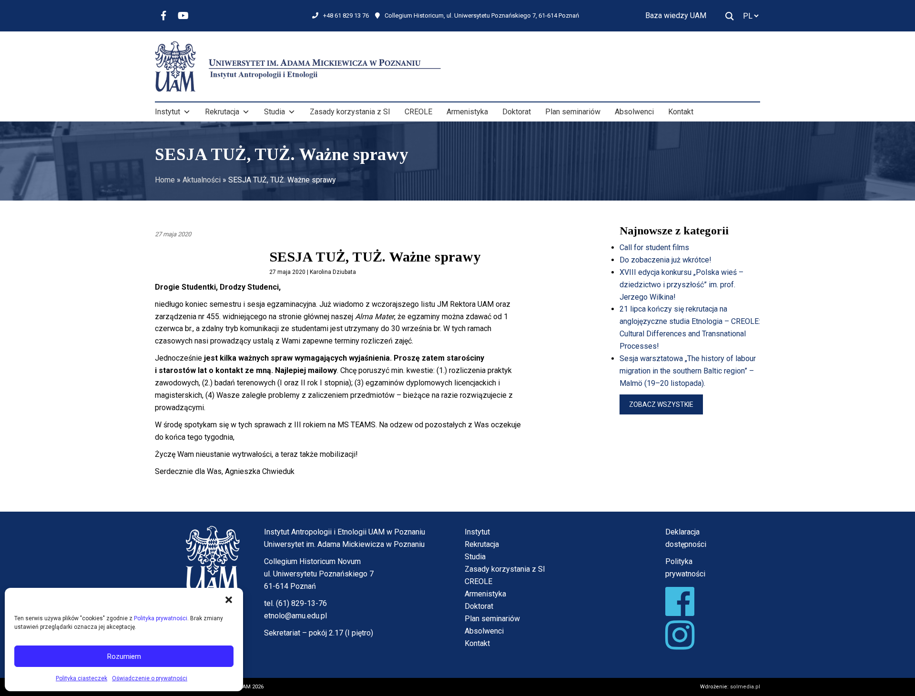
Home (165, 179)
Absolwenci (634, 111)
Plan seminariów (572, 111)
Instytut (167, 111)
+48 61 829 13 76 (346, 15)
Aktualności (202, 179)
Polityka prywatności (160, 618)
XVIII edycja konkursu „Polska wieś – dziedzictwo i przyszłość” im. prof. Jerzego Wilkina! (681, 285)
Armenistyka (467, 111)
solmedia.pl (745, 687)
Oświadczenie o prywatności (149, 678)
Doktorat (516, 111)
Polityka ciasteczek (81, 678)
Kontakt (680, 111)
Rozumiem (124, 656)
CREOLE (418, 111)
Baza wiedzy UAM (675, 15)
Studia (274, 111)
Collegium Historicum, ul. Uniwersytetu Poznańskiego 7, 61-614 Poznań (482, 15)
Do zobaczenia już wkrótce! (666, 259)
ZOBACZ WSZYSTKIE (661, 404)
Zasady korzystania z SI (350, 111)
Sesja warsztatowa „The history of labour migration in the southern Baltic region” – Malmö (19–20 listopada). (688, 371)
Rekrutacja (222, 111)
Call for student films (654, 247)
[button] (229, 600)
